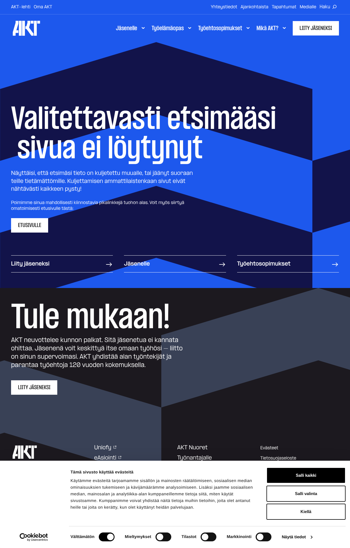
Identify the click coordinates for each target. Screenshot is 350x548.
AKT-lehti (20, 7)
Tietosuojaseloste (278, 458)
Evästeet (269, 448)
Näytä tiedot (294, 537)
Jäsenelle (137, 263)
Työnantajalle (194, 457)
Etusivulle (29, 225)
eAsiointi (105, 457)
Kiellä (305, 511)
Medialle (308, 7)
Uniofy (102, 447)
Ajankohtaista (255, 7)
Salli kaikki (306, 475)
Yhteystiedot (224, 7)
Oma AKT (43, 7)
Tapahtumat (284, 7)
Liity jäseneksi (316, 28)
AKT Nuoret (192, 447)
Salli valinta (306, 493)
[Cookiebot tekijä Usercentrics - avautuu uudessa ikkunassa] (33, 537)
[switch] (163, 536)
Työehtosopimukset (264, 263)
